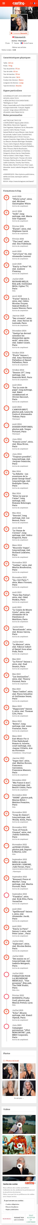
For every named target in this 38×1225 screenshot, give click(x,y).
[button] (31, 3)
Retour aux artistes (19, 47)
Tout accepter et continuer (30, 1218)
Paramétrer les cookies (19, 1219)
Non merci (7, 1219)
